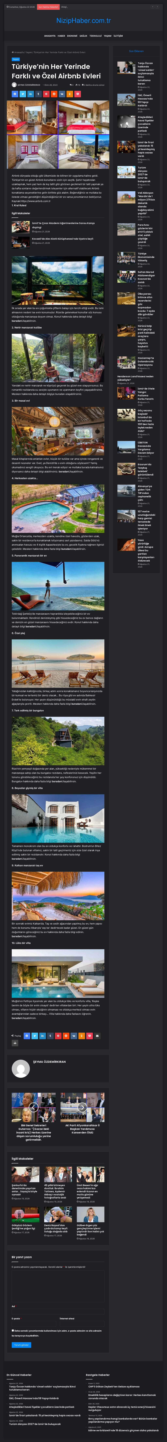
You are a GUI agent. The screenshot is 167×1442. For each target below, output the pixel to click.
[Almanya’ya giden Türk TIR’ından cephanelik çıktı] (126, 491)
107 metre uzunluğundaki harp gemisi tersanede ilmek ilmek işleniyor (146, 520)
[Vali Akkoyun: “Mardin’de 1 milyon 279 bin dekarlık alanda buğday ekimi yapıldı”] (126, 197)
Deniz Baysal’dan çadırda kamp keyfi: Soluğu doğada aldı (56, 1228)
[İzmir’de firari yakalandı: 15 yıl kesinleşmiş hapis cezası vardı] (126, 147)
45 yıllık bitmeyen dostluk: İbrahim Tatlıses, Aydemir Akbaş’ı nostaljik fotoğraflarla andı (55, 1191)
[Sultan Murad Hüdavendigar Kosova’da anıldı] (126, 276)
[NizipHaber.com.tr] (83, 20)
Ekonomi (72, 36)
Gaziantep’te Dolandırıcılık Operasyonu (146, 361)
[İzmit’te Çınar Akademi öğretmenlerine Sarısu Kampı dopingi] (21, 227)
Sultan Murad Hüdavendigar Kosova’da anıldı (146, 277)
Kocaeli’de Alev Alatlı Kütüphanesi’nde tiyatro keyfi (62, 238)
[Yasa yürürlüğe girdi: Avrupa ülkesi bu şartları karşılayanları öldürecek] (126, 545)
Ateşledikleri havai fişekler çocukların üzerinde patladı (88, 7)
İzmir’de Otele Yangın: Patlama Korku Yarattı (146, 394)
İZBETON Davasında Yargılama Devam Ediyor (146, 447)
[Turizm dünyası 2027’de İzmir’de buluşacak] (126, 172)
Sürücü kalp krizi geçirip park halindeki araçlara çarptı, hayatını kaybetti (146, 336)
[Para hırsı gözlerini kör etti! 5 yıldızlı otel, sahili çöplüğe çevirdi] (126, 229)
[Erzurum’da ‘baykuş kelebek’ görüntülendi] (126, 469)
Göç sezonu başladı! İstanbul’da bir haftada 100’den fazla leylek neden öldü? (146, 421)
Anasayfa (49, 36)
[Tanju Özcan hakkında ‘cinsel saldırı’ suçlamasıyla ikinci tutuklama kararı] (126, 68)
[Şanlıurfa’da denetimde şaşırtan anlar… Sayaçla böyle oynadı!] (25, 1174)
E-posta (17, 1318)
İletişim (118, 36)
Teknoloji (96, 36)
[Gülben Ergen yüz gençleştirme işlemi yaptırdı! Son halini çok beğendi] (91, 1214)
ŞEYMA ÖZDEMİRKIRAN (29, 85)
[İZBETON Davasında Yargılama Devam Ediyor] (126, 447)
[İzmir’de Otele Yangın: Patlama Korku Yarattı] (126, 393)
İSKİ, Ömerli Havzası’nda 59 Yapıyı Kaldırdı (145, 100)
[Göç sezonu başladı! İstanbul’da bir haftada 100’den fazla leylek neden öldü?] (126, 415)
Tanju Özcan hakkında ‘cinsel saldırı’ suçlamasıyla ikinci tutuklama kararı (146, 73)
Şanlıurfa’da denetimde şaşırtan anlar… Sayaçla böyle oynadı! (24, 1190)
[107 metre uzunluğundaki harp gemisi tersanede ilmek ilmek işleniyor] (126, 516)
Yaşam (107, 36)
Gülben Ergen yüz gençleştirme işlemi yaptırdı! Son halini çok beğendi (90, 1230)
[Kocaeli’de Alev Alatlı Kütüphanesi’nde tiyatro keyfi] (21, 243)
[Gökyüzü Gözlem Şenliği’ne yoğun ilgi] (25, 1214)
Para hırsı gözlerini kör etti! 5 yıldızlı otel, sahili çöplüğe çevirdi (145, 233)
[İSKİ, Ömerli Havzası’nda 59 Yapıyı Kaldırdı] (126, 100)
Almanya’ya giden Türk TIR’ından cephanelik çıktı (145, 493)
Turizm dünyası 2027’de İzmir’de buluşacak (144, 174)
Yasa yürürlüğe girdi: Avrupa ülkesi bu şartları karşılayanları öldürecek (146, 550)
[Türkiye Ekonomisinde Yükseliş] (126, 258)
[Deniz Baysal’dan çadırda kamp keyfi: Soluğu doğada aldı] (58, 1214)
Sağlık (83, 36)
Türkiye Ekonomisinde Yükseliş (146, 257)
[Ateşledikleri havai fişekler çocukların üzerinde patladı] (126, 121)
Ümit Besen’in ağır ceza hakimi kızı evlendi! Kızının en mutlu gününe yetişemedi (87, 1191)
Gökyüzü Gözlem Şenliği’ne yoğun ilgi (23, 1227)
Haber (61, 36)
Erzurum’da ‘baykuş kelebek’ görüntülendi (145, 469)
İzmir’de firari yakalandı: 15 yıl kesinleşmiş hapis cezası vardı (146, 149)
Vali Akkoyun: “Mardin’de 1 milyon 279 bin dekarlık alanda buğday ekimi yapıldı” (146, 203)
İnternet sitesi (67, 1318)
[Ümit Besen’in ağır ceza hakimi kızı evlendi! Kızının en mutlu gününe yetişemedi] (91, 1174)
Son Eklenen (136, 51)
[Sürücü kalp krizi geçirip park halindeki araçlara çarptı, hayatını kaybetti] (126, 330)
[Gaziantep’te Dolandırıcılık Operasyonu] (126, 362)
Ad (14, 1306)
